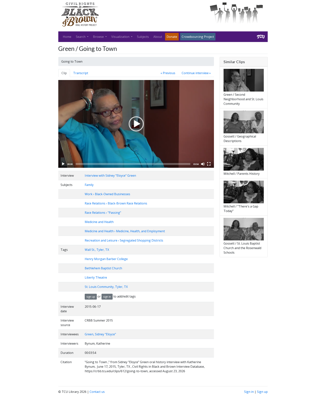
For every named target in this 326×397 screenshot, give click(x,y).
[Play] (63, 164)
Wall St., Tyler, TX (97, 250)
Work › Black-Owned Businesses (107, 194)
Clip (64, 73)
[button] (136, 123)
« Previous (168, 73)
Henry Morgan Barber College (106, 259)
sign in (107, 296)
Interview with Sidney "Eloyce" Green (110, 175)
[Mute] (203, 164)
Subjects (143, 37)
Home (67, 37)
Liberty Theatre (96, 277)
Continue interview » (196, 73)
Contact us (97, 392)
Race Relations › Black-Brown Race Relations (116, 203)
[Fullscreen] (209, 164)
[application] (136, 124)
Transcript (80, 73)
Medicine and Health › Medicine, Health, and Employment (125, 231)
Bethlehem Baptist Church (103, 268)
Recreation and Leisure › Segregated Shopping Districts (124, 240)
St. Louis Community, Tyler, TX (106, 287)
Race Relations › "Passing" (103, 213)
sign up (90, 296)
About (157, 37)
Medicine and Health (99, 222)
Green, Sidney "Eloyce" (100, 334)
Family (89, 185)
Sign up (262, 392)
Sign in (249, 392)
